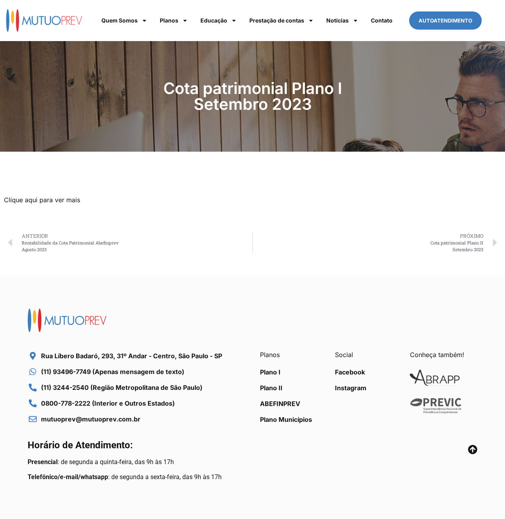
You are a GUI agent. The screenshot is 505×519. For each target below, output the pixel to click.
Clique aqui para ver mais (42, 200)
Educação (213, 20)
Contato (382, 20)
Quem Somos (119, 20)
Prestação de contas (276, 20)
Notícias (337, 20)
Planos (169, 20)
